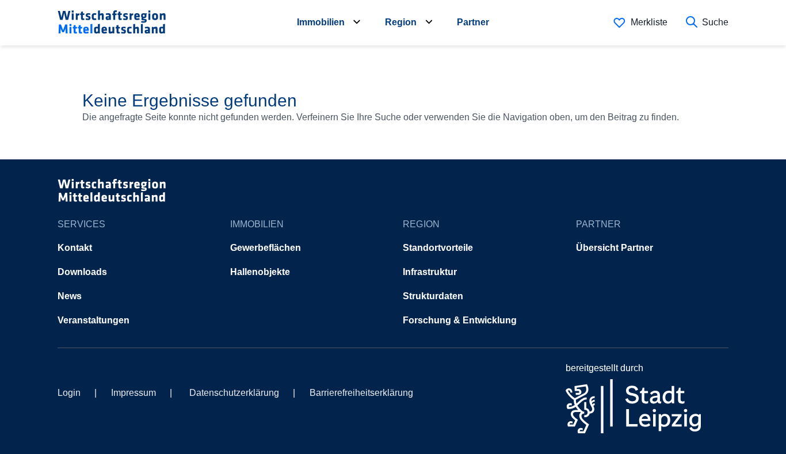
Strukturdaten (433, 296)
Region (401, 22)
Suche (715, 22)
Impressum (133, 393)
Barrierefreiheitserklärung (361, 393)
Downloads (82, 272)
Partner (473, 22)
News (70, 296)
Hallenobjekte (260, 272)
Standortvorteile (438, 248)
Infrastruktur (430, 272)
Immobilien (321, 22)
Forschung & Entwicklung (460, 320)
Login (69, 393)
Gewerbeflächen (265, 248)
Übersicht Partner (614, 248)
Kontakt (75, 248)
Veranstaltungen (93, 320)
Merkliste (649, 22)
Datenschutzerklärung (234, 393)
